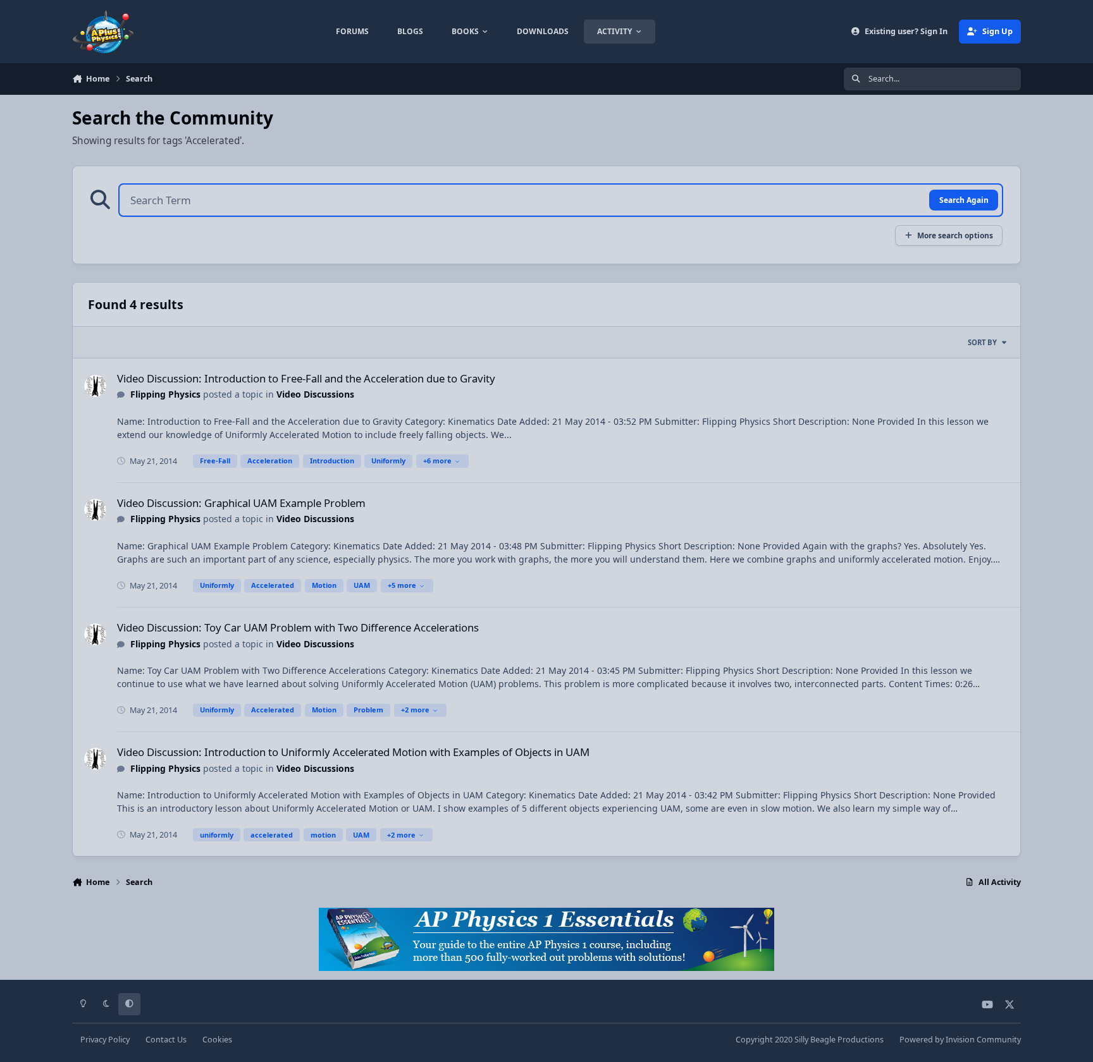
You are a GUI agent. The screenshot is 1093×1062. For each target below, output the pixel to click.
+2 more (415, 709)
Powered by (960, 1039)
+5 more (402, 585)
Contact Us (166, 1039)
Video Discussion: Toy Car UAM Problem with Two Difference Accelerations (298, 627)
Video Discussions (315, 394)
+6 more (437, 460)
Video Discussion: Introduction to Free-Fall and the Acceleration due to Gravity (306, 378)
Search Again (964, 200)
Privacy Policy (105, 1039)
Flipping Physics (165, 394)
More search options (955, 235)
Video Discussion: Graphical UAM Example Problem (241, 503)
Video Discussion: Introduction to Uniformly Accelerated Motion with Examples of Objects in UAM (353, 752)
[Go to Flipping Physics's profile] (95, 386)
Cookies (217, 1039)
